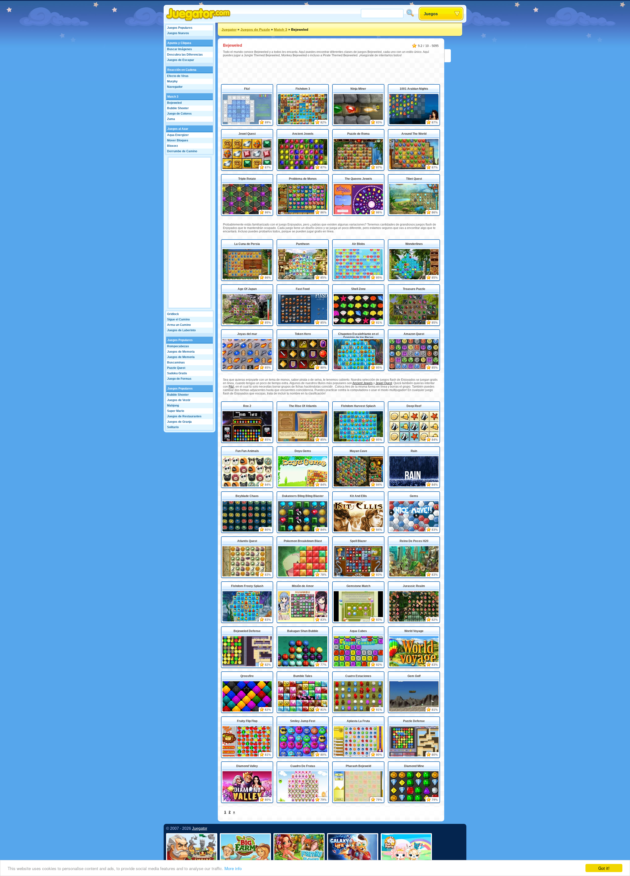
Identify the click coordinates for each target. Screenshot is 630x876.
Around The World (413, 134)
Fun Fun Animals (247, 451)
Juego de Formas (179, 378)
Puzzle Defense (414, 721)
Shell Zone (358, 289)
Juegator (228, 29)
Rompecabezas (178, 346)
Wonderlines (414, 244)
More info (233, 868)
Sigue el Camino (178, 319)
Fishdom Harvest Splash (358, 406)
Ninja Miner (358, 89)
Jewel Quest (247, 134)
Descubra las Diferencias (185, 54)
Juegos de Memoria (181, 351)
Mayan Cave (358, 451)
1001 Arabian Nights (414, 89)
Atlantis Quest (247, 541)
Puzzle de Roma (358, 134)
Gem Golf (414, 676)
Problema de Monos (303, 179)
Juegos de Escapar (180, 60)
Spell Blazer (358, 541)
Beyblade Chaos (247, 496)
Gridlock (173, 314)
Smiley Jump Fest (302, 721)
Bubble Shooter (178, 108)
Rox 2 (247, 406)
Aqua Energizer (178, 135)
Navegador (175, 87)
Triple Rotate (247, 179)
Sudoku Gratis (177, 373)
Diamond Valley (247, 766)
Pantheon (302, 244)
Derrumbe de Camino (182, 151)
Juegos (431, 14)
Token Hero (303, 334)
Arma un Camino (179, 325)
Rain (414, 451)
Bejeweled (174, 103)
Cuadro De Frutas (302, 766)
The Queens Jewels (358, 179)
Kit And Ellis (358, 496)
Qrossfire (247, 676)
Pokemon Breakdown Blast (303, 541)
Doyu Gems (303, 451)
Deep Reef (414, 406)
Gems (414, 496)
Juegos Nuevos (178, 33)
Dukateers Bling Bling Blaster (303, 496)
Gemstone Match (358, 586)
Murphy (172, 81)
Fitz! (247, 89)
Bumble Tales (302, 676)
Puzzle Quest (176, 368)
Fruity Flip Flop (247, 721)
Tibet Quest (414, 179)
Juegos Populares (179, 28)
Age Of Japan (247, 289)
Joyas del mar (247, 334)
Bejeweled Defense (247, 631)
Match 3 (172, 96)
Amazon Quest (414, 334)
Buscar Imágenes (179, 49)
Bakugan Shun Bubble (302, 631)
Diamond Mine (414, 766)
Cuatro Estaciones (358, 676)
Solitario (173, 427)
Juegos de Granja (179, 421)
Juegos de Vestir (178, 400)
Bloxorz (172, 146)
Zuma (171, 119)
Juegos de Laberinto (181, 330)
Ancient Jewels (303, 134)
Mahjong (173, 405)
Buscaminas (176, 362)
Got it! (604, 868)
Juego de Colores (179, 113)
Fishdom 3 (303, 89)
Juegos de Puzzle (255, 29)
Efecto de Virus (178, 76)
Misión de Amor (303, 586)
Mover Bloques (177, 140)
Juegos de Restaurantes (184, 416)
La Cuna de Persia (247, 244)
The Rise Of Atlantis (303, 406)
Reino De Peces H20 (414, 541)
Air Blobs (358, 244)
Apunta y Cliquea (179, 43)
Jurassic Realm (414, 586)
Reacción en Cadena (181, 70)
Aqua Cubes (358, 631)
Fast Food (303, 289)
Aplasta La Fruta (358, 721)
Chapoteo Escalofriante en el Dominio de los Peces (358, 335)
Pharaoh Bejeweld (358, 766)
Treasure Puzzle (414, 289)
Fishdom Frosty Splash (247, 586)
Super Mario (175, 411)
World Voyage (414, 631)
